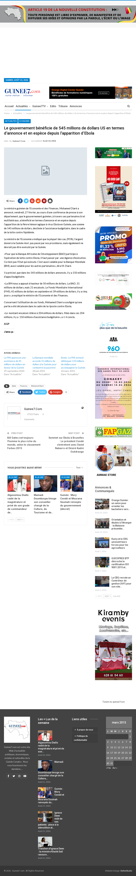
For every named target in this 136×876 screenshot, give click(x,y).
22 (130, 752)
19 (119, 752)
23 (107, 758)
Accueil (9, 106)
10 (111, 747)
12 (119, 747)
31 (111, 763)
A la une (13, 477)
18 (115, 752)
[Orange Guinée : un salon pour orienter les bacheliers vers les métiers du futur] (102, 504)
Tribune (63, 106)
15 (130, 747)
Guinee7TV (39, 106)
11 (115, 747)
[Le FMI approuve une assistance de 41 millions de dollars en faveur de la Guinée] (18, 366)
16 (107, 752)
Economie (24, 121)
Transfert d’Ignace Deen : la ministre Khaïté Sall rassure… (51, 851)
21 (126, 752)
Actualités (22, 106)
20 (122, 752)
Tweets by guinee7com (113, 701)
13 (122, 747)
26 (119, 758)
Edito (53, 106)
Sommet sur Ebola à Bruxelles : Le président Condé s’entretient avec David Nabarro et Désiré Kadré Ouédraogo (66, 444)
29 (130, 758)
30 (107, 763)
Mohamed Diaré (37, 386)
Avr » (114, 768)
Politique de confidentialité (81, 738)
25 (115, 758)
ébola (14, 386)
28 (126, 758)
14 (126, 747)
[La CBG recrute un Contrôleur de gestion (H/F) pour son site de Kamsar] (102, 581)
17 (111, 752)
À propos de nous (85, 730)
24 (111, 758)
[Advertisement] (68, 52)
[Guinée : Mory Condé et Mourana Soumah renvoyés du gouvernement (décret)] (72, 483)
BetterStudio (126, 871)
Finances (23, 386)
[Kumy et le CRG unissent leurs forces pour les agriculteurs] (102, 542)
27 (122, 758)
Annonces (76, 106)
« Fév (108, 768)
